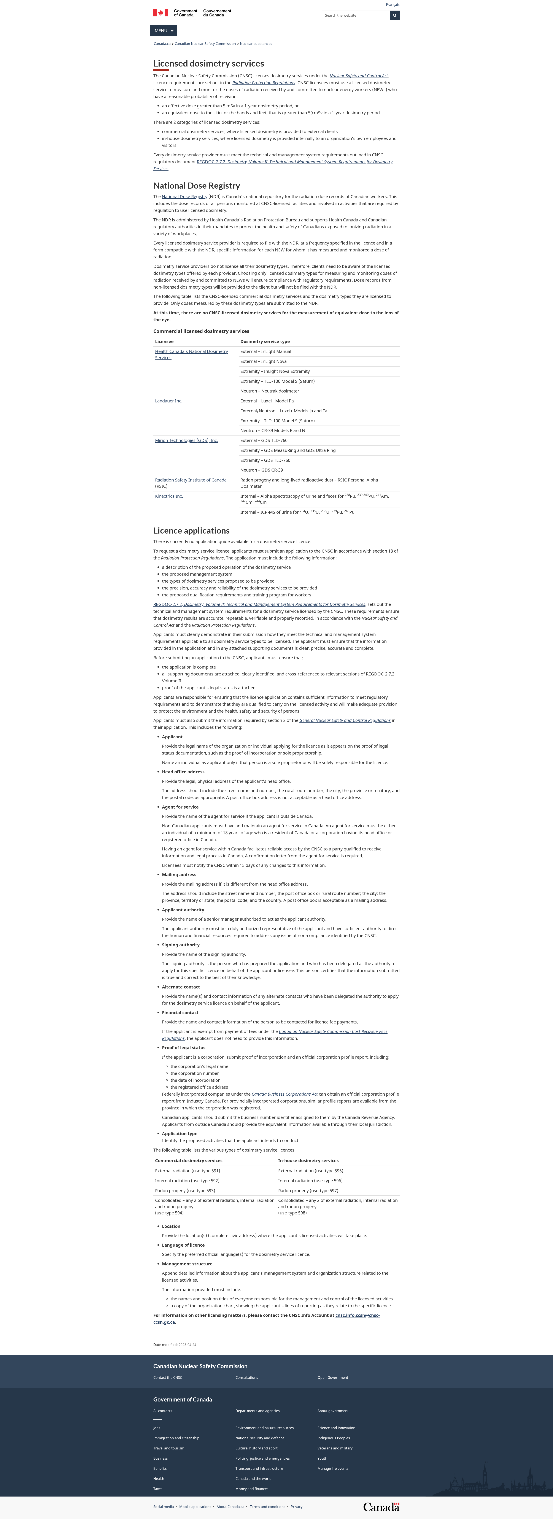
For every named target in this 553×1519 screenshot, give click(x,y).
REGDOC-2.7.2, (259, 604)
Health (158, 1478)
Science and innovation (336, 1427)
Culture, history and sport (256, 1448)
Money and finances (252, 1488)
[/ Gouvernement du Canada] (192, 13)
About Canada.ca (230, 1506)
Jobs (156, 1427)
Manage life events (333, 1468)
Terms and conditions (267, 1506)
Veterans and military (335, 1448)
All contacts (162, 1410)
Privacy (296, 1506)
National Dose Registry (184, 196)
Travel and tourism (168, 1448)
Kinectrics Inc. (169, 496)
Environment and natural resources (264, 1427)
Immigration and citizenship (176, 1438)
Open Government (333, 1377)
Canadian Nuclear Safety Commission (205, 43)
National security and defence (259, 1438)
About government (333, 1410)
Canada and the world (253, 1478)
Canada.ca (162, 43)
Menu (161, 30)
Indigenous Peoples (334, 1438)
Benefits (160, 1468)
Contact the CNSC (167, 1377)
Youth (322, 1458)
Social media (163, 1506)
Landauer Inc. (168, 401)
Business (160, 1458)
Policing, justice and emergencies (262, 1458)
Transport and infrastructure (259, 1468)
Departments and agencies (257, 1410)
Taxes (157, 1488)
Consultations (246, 1377)
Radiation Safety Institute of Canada (191, 480)
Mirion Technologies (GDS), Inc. (186, 440)
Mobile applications (195, 1506)
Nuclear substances (256, 43)
